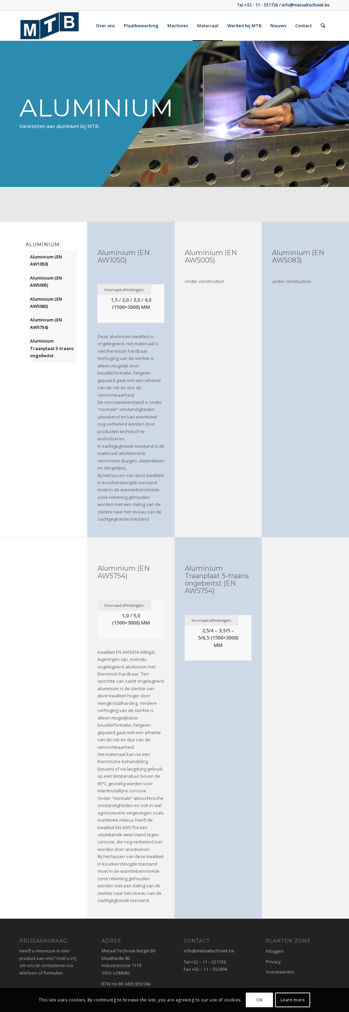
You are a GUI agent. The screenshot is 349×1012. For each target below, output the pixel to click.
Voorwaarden (280, 972)
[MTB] (49, 26)
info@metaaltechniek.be (209, 951)
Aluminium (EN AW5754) (46, 323)
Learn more (292, 1000)
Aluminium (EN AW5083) (46, 302)
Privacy (273, 962)
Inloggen (275, 951)
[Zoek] (323, 26)
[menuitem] (105, 26)
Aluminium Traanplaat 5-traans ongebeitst (52, 348)
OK (259, 1000)
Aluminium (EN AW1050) (46, 260)
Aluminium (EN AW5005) (46, 281)
